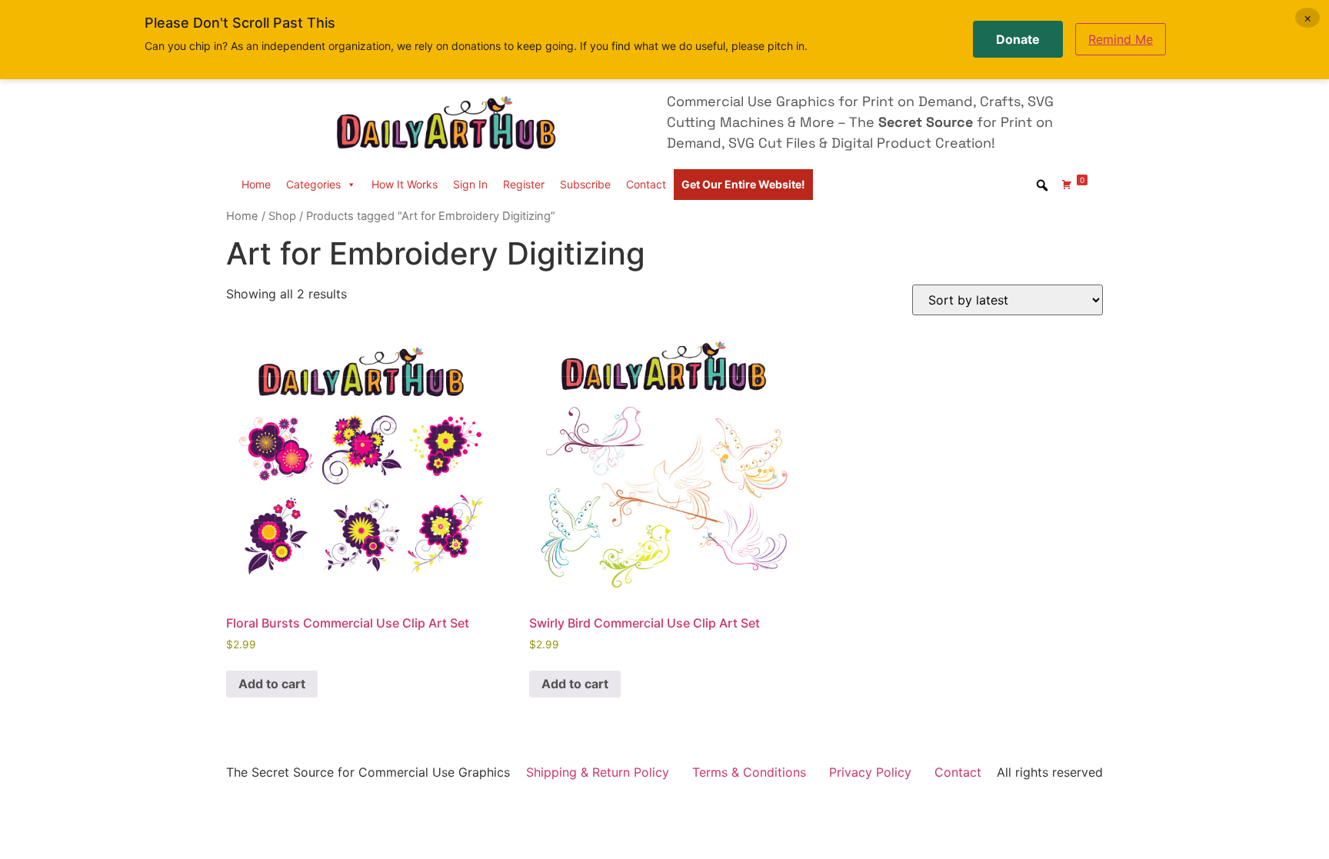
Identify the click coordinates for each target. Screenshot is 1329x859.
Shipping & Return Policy (597, 772)
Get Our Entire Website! (743, 184)
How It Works (404, 184)
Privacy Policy (870, 772)
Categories (313, 184)
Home (256, 184)
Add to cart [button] (271, 683)
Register (524, 184)
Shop (282, 216)
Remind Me (1120, 39)
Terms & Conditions (749, 772)
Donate (1018, 39)
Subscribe (585, 184)
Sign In (470, 184)
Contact (646, 184)
